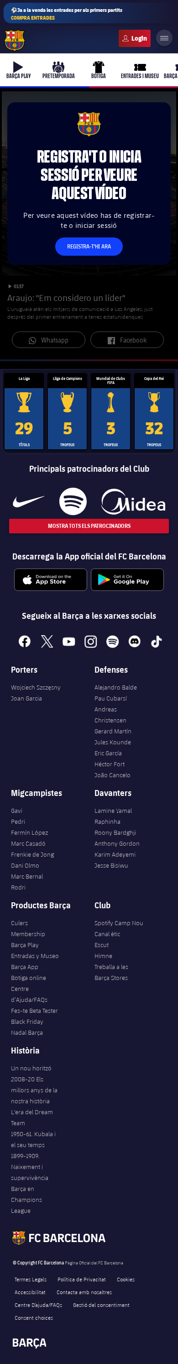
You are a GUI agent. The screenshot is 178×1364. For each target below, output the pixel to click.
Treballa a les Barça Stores (111, 972)
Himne (103, 955)
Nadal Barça (27, 1032)
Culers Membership (28, 928)
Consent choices (34, 1317)
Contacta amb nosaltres (84, 1292)
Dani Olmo (25, 865)
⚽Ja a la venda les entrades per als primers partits (66, 13)
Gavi (16, 810)
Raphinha (107, 821)
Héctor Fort (109, 764)
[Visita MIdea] (133, 501)
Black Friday (27, 1021)
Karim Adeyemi (115, 854)
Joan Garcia (26, 698)
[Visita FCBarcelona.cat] (15, 41)
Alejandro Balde (115, 687)
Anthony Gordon (117, 843)
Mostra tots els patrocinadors (89, 525)
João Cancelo (112, 775)
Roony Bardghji (115, 832)
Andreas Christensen (110, 715)
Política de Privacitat (82, 1279)
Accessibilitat (30, 1292)
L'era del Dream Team (32, 1117)
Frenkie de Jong (32, 854)
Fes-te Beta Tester (34, 1010)
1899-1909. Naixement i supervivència (29, 1166)
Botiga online (28, 977)
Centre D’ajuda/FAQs (38, 1304)
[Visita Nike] (29, 501)
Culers (135, 38)
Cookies (126, 1279)
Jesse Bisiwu (111, 865)
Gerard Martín (112, 731)
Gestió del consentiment (101, 1304)
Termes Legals (31, 1279)
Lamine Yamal (113, 810)
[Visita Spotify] (73, 501)
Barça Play (25, 944)
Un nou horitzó (31, 1068)
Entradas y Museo (35, 955)
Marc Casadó (28, 843)
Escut (101, 944)
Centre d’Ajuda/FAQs (29, 994)
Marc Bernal (27, 876)
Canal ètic (107, 933)
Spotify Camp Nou (118, 923)
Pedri (18, 821)
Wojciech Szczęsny (36, 687)
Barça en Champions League (26, 1199)
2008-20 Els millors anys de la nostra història (34, 1090)
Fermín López (29, 832)
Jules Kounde (112, 742)
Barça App (24, 966)
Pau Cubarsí (110, 698)
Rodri (18, 887)
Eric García (108, 753)
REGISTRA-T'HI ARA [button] (88, 246)
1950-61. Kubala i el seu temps (33, 1139)
